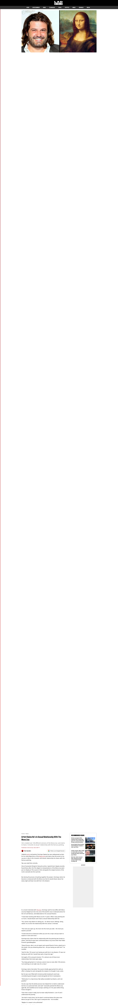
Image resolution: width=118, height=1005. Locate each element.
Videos (88, 7)
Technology (52, 7)
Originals (81, 7)
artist (28, 854)
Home (23, 833)
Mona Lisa (42, 856)
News (28, 7)
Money (74, 7)
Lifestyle (67, 7)
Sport (44, 7)
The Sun (39, 910)
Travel (60, 7)
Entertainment (36, 7)
